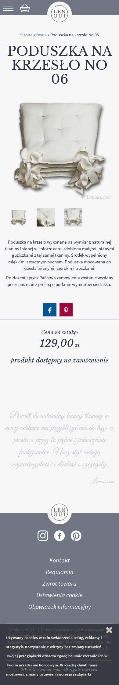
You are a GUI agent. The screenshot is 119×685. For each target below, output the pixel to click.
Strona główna (33, 34)
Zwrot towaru (59, 583)
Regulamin (60, 572)
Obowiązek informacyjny (59, 606)
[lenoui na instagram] (43, 536)
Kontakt (59, 560)
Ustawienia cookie (59, 595)
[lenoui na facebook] (59, 536)
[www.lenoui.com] (59, 13)
